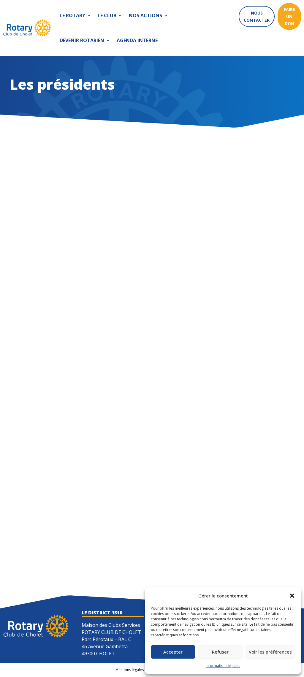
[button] (292, 596)
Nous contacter (257, 16)
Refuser (220, 652)
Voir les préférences (270, 652)
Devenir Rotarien (82, 40)
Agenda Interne (137, 40)
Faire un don (289, 16)
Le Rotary (72, 15)
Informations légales (223, 665)
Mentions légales (129, 669)
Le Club (107, 15)
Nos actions (145, 15)
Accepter (173, 652)
